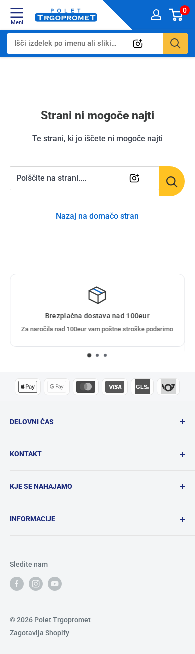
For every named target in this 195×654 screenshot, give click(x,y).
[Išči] (175, 43)
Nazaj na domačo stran (97, 216)
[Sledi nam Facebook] (17, 583)
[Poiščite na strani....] (172, 181)
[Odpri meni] (17, 13)
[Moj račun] (157, 14)
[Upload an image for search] (138, 44)
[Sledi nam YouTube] (55, 583)
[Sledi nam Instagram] (36, 583)
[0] (176, 15)
